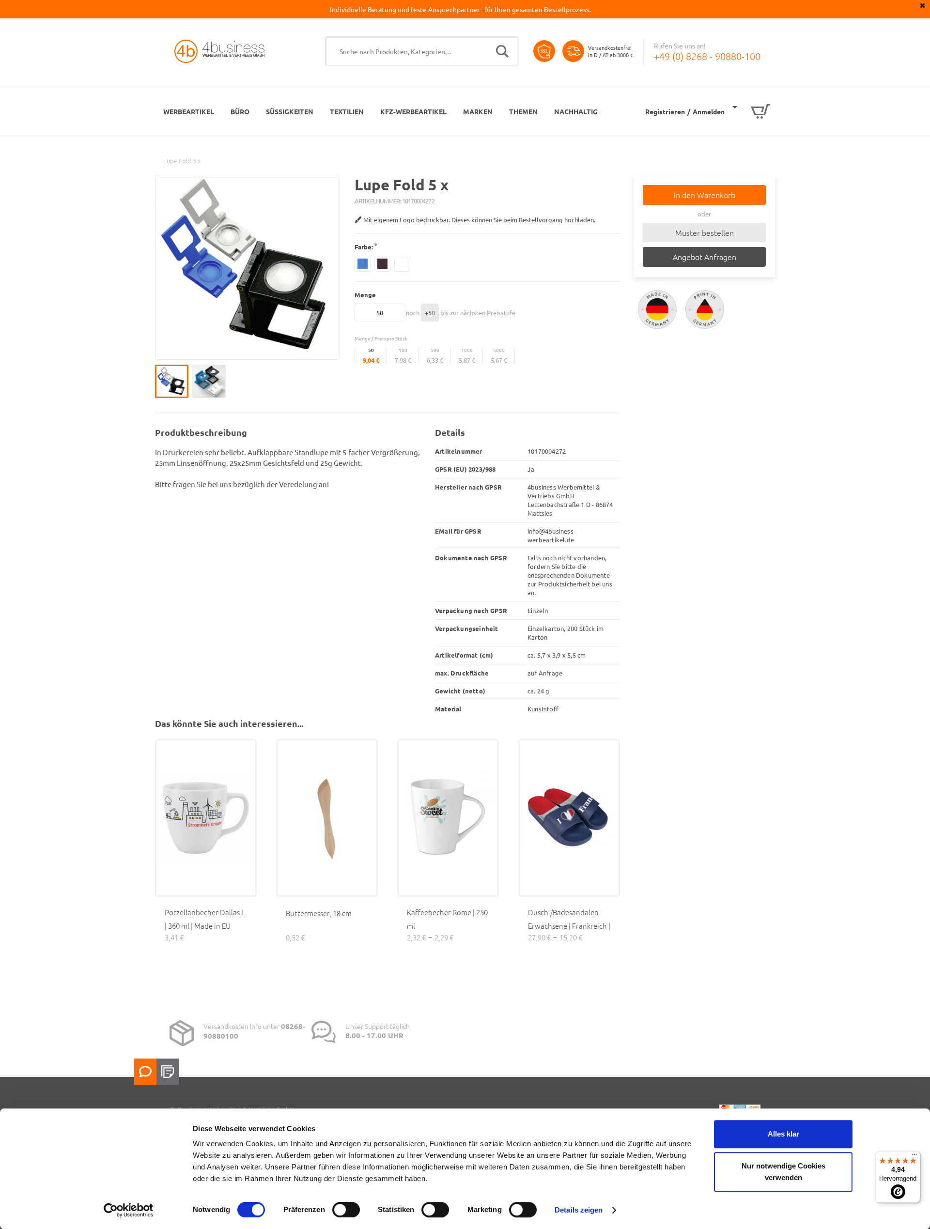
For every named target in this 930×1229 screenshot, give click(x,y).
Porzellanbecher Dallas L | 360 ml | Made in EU (205, 919)
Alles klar (783, 1134)
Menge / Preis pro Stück (381, 338)
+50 (430, 312)
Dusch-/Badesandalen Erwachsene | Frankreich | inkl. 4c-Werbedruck (569, 925)
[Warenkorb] (751, 111)
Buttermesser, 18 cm (319, 913)
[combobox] (422, 51)
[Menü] (914, 1157)
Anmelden (709, 111)
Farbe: (364, 247)
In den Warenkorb (704, 194)
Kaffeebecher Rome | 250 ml (447, 919)
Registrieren (665, 111)
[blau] (363, 264)
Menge (365, 295)
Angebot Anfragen (704, 256)
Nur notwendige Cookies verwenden (783, 1172)
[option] (173, 381)
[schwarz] (382, 264)
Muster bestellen (704, 232)
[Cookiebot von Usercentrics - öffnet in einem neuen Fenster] (128, 1210)
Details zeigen (579, 1210)
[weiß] (402, 264)
